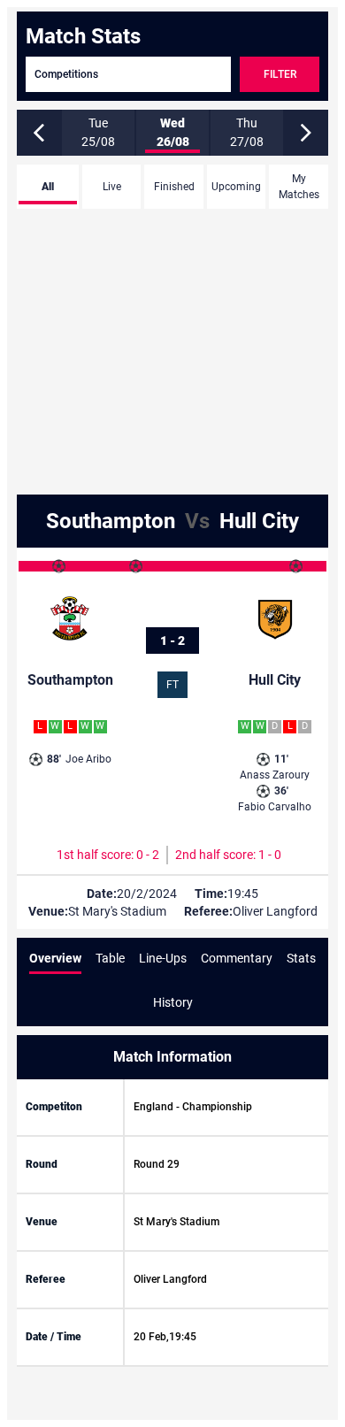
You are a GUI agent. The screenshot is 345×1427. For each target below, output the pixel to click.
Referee (45, 1279)
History (173, 1002)
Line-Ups (163, 958)
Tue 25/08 (98, 132)
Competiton (54, 1107)
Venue (42, 1222)
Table (110, 958)
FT (172, 685)
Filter (280, 74)
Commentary (236, 958)
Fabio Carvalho (274, 799)
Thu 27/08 (247, 132)
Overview (55, 958)
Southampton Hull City (172, 521)
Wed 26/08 (173, 132)
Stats (301, 958)
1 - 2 (172, 640)
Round (42, 1164)
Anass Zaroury (275, 767)
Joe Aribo (79, 759)
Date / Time (53, 1337)
